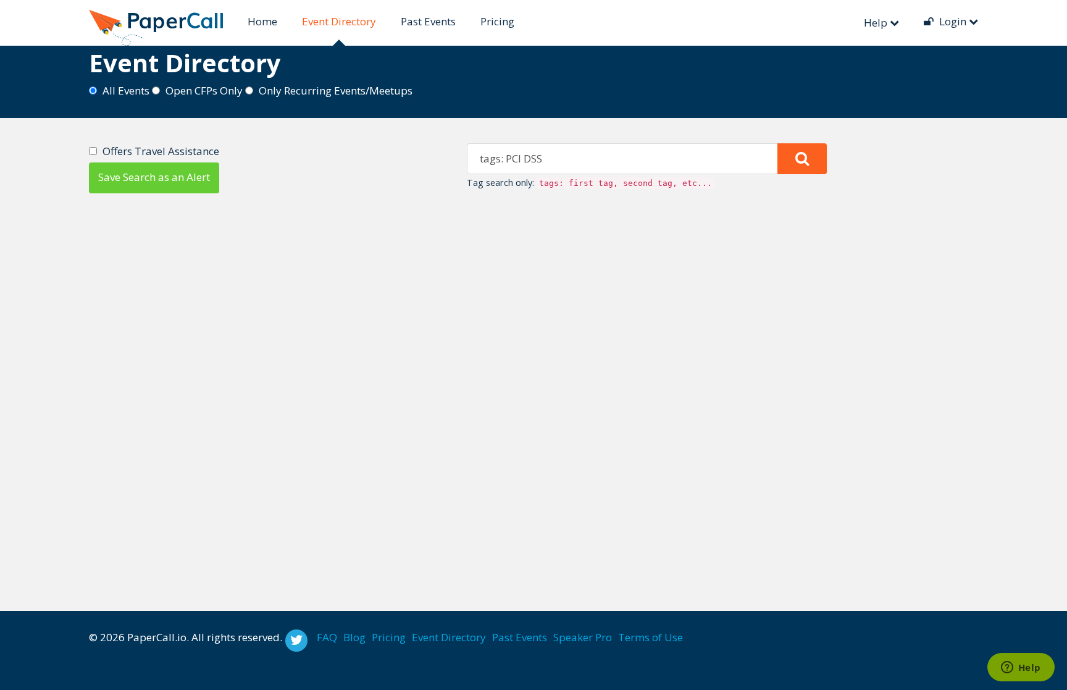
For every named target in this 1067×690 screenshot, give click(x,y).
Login (953, 21)
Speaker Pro (582, 637)
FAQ (327, 637)
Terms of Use (650, 637)
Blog (354, 637)
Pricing (497, 21)
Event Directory (339, 21)
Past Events (428, 21)
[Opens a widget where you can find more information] (1021, 668)
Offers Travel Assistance (161, 151)
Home (262, 21)
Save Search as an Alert (154, 177)
